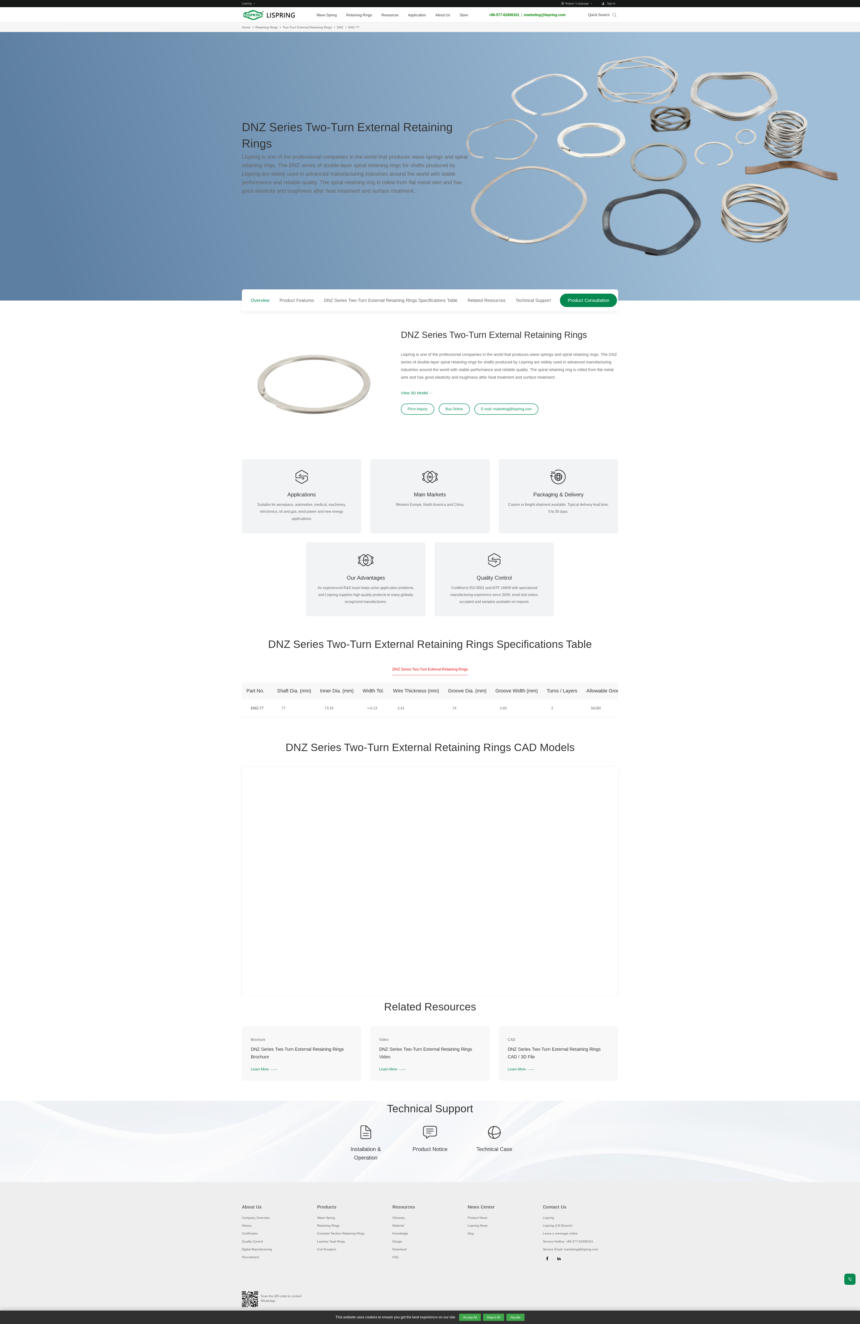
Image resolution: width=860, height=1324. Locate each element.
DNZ (340, 27)
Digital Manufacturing (257, 1249)
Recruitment (250, 1257)
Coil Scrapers (326, 1249)
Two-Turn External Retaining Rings (307, 27)
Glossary (398, 1217)
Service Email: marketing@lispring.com (570, 1249)
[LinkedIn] (559, 1258)
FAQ (395, 1257)
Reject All (493, 1317)
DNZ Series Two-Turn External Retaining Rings (430, 669)
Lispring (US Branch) (557, 1225)
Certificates (250, 1233)
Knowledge (400, 1233)
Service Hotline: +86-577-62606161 (568, 1241)
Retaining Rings (266, 27)
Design (397, 1241)
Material (398, 1225)
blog (471, 1233)
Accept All (470, 1317)
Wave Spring (326, 1217)
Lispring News (478, 1225)
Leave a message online (560, 1233)
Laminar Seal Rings (331, 1241)
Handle (515, 1317)
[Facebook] (547, 1258)
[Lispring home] (269, 15)
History (247, 1225)
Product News (477, 1217)
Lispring (548, 1217)
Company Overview (256, 1217)
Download (399, 1249)
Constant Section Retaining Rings (341, 1233)
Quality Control (252, 1241)
